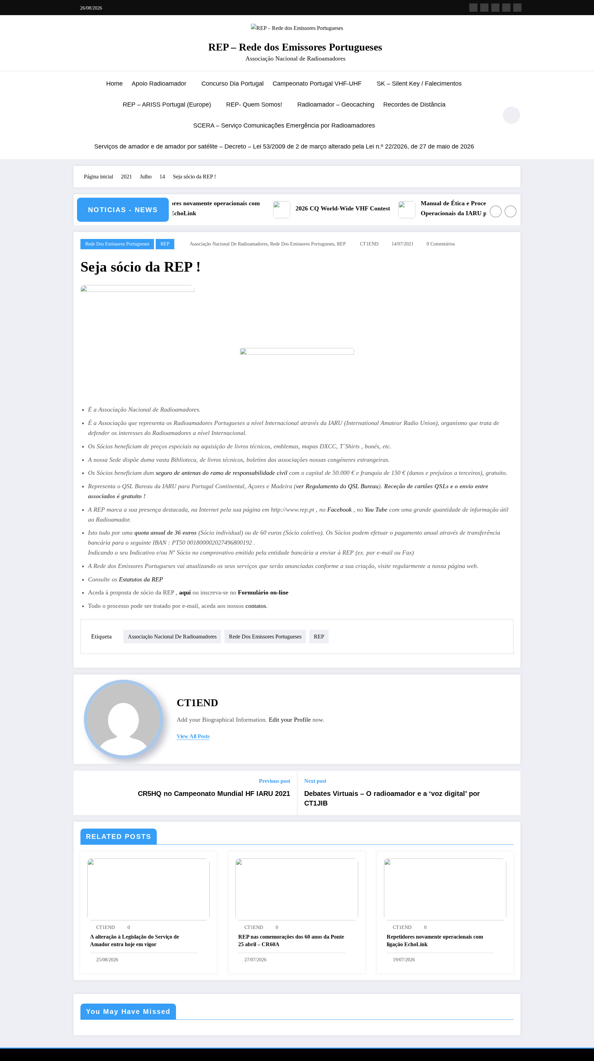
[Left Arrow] (495, 211)
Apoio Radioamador (159, 83)
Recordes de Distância (414, 104)
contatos (255, 605)
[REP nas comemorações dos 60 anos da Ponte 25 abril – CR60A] (296, 889)
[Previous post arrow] (83, 792)
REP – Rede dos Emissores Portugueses (295, 47)
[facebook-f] (473, 7)
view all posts (193, 736)
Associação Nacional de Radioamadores (228, 244)
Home (114, 83)
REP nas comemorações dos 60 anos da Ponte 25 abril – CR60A (291, 940)
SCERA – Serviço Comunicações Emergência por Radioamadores (284, 125)
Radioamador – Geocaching (335, 104)
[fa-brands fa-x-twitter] (484, 7)
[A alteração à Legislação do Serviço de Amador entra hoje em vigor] (148, 889)
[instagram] (506, 7)
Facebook (340, 509)
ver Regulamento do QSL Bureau (337, 486)
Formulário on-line (263, 592)
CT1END (369, 244)
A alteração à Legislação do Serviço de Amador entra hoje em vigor (134, 940)
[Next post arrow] (511, 792)
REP (165, 244)
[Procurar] (489, 116)
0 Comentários (441, 244)
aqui (184, 592)
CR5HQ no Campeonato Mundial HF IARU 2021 (214, 793)
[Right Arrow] (510, 211)
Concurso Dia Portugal (232, 83)
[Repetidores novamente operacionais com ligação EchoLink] (445, 889)
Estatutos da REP (141, 579)
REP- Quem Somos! (254, 104)
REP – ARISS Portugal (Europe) (167, 104)
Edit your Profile (290, 719)
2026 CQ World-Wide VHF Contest (321, 208)
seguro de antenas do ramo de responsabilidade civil (221, 472)
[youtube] (517, 7)
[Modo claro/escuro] (511, 115)
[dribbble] (495, 7)
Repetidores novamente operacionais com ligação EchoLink (183, 208)
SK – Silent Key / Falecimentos (419, 83)
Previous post (274, 781)
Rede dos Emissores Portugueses (117, 244)
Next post (315, 781)
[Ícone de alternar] (79, 116)
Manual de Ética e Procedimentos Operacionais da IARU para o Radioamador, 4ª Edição (443, 209)
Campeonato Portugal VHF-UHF (317, 83)
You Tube (376, 509)
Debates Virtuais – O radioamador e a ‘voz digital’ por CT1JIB (392, 798)
